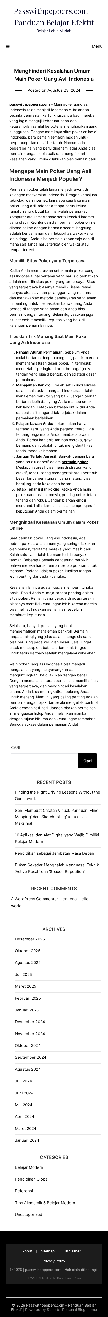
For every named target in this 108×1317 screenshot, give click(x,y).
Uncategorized (28, 1214)
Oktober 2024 (28, 1045)
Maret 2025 (25, 986)
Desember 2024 (30, 1021)
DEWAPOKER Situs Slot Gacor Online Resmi (54, 1278)
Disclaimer (72, 1251)
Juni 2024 (24, 1092)
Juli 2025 (23, 974)
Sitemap (48, 1251)
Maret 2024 (25, 1128)
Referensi (24, 1190)
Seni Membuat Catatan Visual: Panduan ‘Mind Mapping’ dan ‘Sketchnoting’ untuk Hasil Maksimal (57, 817)
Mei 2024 (24, 1104)
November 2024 (30, 1033)
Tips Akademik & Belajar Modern (45, 1202)
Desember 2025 (30, 939)
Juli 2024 (23, 1080)
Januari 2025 (27, 1010)
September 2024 (30, 1057)
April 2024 (24, 1116)
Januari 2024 (27, 1140)
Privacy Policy (53, 1261)
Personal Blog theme (79, 1309)
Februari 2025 (28, 998)
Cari (15, 747)
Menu (97, 46)
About (27, 1251)
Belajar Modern (29, 1167)
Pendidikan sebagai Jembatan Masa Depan (54, 853)
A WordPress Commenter (34, 898)
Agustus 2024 (28, 1069)
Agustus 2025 (28, 962)
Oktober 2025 (27, 950)
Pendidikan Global (31, 1179)
